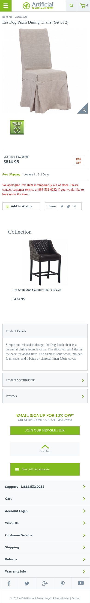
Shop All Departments (35, 469)
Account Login (16, 511)
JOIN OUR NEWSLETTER (45, 430)
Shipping (12, 547)
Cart (8, 498)
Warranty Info (15, 571)
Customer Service (18, 535)
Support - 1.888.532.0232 (24, 486)
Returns (11, 559)
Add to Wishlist (22, 206)
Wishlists (11, 523)
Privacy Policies (61, 598)
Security (76, 598)
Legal (48, 598)
